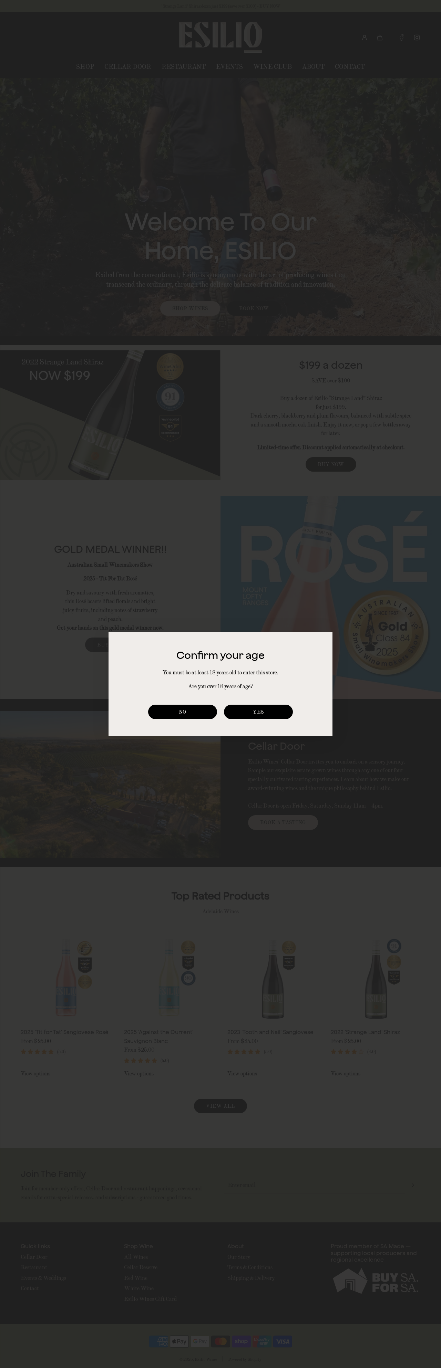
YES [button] (258, 712)
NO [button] (182, 712)
